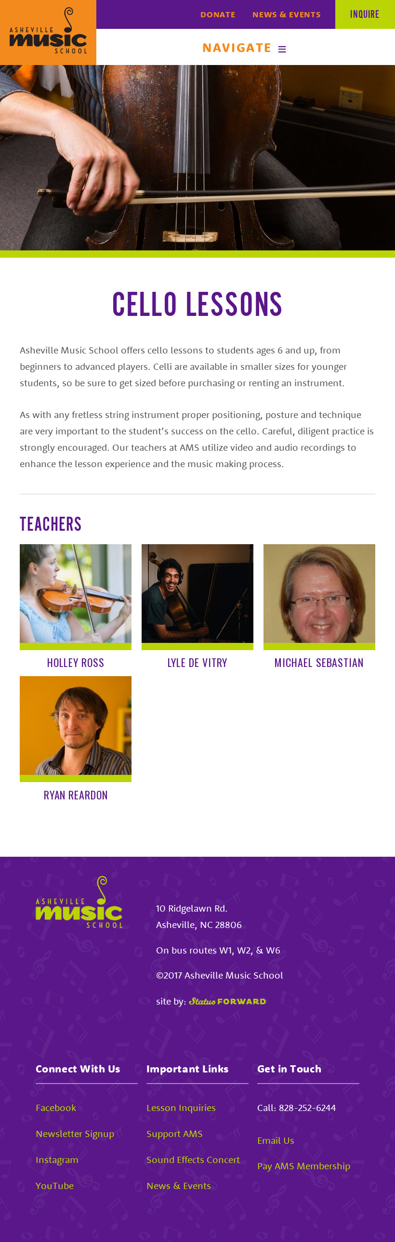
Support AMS (174, 1133)
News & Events (286, 14)
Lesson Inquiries (181, 1107)
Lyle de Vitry (198, 662)
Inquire (365, 15)
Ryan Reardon (76, 794)
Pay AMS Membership (303, 1166)
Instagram (57, 1159)
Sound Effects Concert (193, 1159)
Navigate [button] (237, 47)
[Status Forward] (227, 1001)
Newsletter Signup (75, 1133)
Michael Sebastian (319, 662)
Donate (218, 14)
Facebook (56, 1107)
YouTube (55, 1185)
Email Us (275, 1140)
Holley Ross (76, 662)
